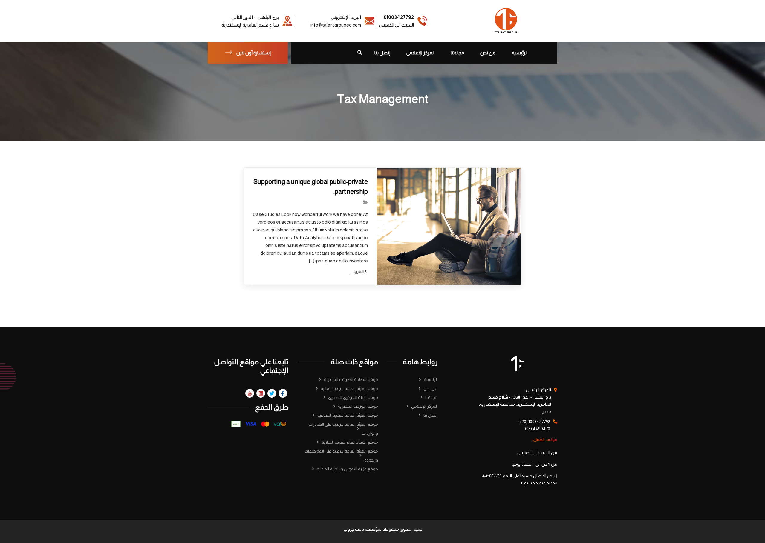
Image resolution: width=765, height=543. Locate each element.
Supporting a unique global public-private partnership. (310, 186)
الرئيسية (431, 379)
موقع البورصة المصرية (358, 406)
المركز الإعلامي (424, 406)
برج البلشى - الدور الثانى (255, 17)
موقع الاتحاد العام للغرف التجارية (350, 442)
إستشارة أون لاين (253, 52)
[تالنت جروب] (506, 20)
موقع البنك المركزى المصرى (353, 397)
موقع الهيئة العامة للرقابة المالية (349, 388)
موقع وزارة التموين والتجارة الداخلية (347, 469)
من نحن (430, 388)
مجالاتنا (431, 397)
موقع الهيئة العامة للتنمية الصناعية (347, 415)
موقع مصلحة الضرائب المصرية (351, 379)
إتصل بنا (430, 415)
